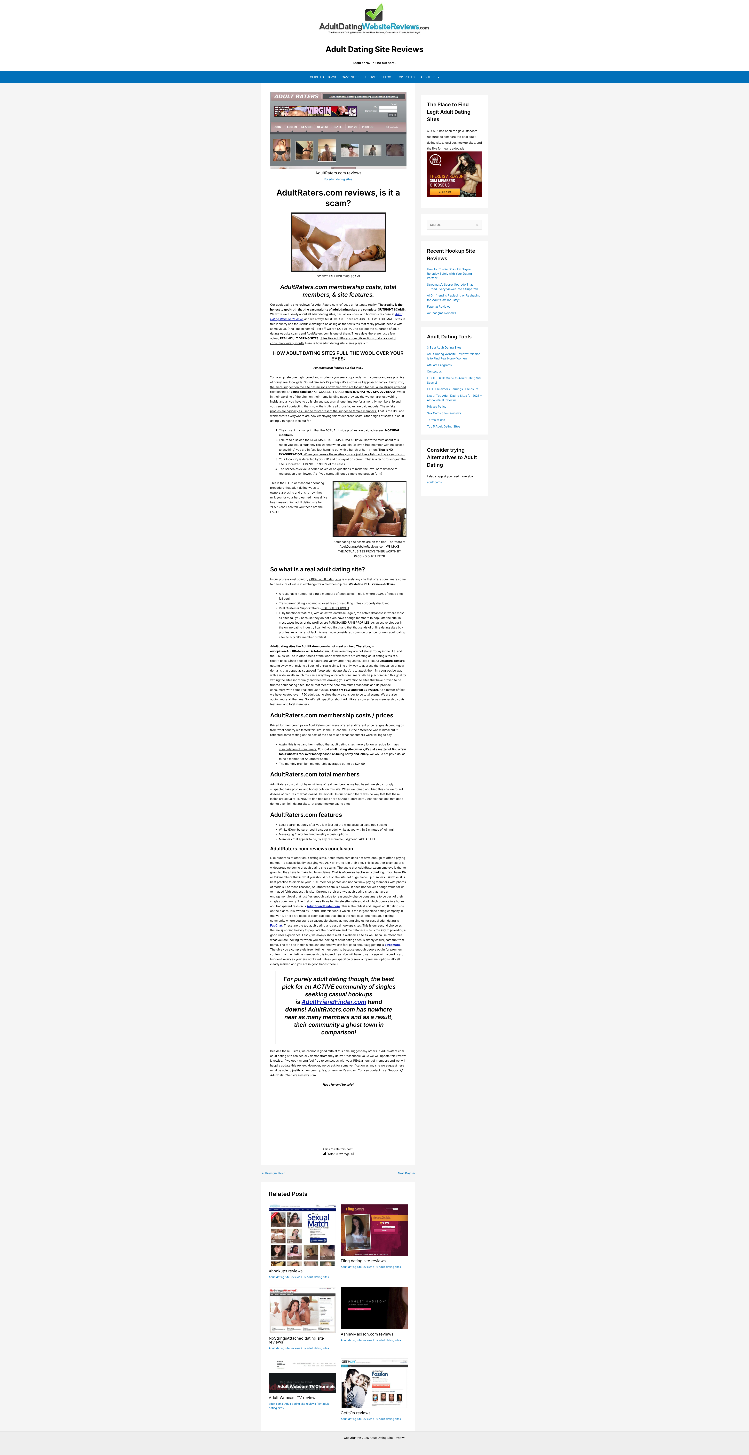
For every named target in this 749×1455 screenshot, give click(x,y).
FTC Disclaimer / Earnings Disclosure (452, 389)
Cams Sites (350, 77)
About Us (428, 77)
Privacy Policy (436, 406)
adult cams (276, 1403)
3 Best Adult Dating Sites (444, 347)
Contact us (434, 371)
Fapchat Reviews (438, 306)
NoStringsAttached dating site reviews (296, 1340)
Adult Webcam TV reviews (293, 1397)
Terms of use (436, 420)
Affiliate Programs (439, 365)
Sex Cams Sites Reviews (444, 413)
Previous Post (273, 1173)
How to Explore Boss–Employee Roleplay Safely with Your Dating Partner (449, 273)
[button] (437, 77)
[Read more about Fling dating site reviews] (374, 1230)
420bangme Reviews (441, 313)
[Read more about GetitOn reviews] (374, 1383)
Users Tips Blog (378, 77)
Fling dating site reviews (363, 1261)
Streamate (392, 945)
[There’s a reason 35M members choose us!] (454, 174)
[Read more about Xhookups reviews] (302, 1235)
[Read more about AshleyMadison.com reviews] (374, 1308)
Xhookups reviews (286, 1271)
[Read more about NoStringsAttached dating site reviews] (302, 1310)
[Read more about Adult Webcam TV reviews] (302, 1375)
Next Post (406, 1173)
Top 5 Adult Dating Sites (443, 426)
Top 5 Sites (406, 77)
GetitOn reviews (355, 1413)
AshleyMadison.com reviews (367, 1334)
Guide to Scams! (323, 77)
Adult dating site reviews (284, 1277)
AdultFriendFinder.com (334, 1001)
